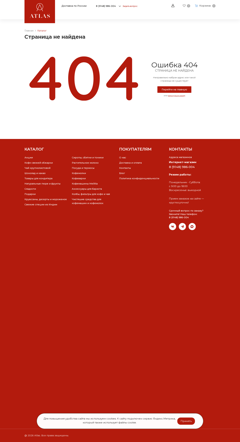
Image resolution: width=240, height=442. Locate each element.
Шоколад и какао (35, 173)
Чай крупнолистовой (37, 168)
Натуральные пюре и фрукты (42, 183)
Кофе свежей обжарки (38, 162)
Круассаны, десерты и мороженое (45, 199)
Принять (186, 420)
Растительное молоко (85, 162)
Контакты (125, 168)
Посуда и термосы (83, 168)
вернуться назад (176, 95)
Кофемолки (79, 173)
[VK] (172, 226)
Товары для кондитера (38, 178)
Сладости (30, 188)
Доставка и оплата (130, 162)
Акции (28, 157)
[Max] (192, 226)
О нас (122, 157)
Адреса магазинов (180, 157)
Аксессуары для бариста (87, 188)
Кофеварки (79, 178)
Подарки (30, 194)
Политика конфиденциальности (139, 178)
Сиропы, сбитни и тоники (88, 157)
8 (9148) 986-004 (106, 6)
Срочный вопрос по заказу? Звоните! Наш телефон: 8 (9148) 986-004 (186, 214)
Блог (122, 173)
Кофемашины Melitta (85, 183)
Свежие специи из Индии (40, 204)
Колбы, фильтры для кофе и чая (91, 194)
